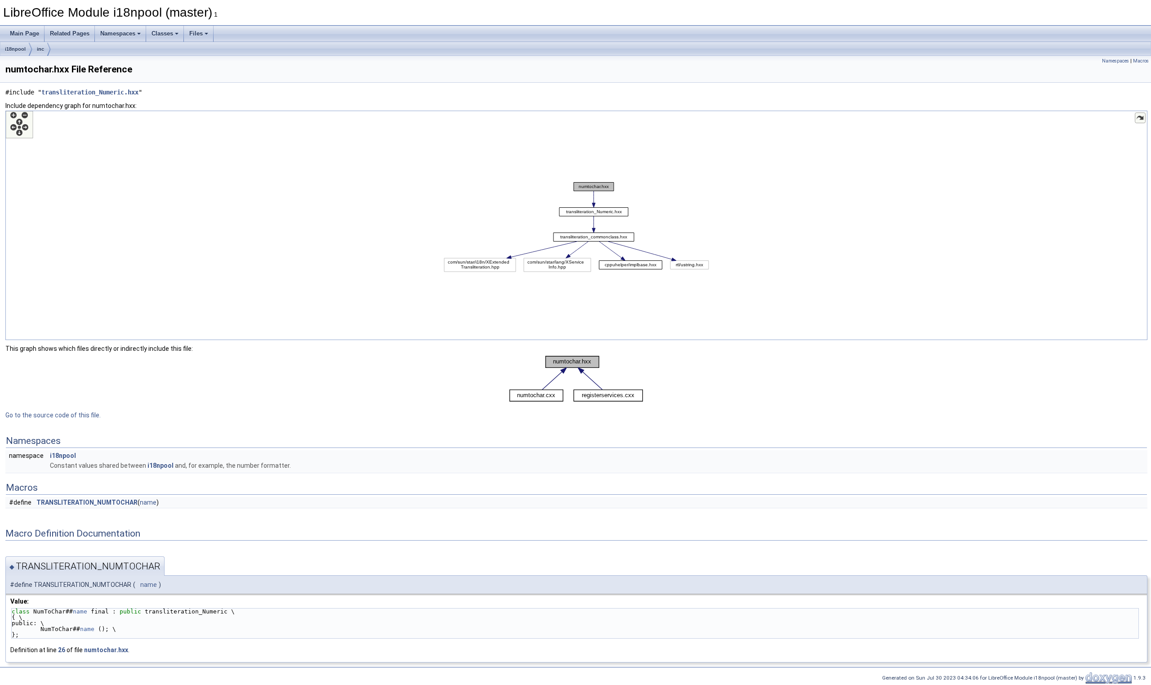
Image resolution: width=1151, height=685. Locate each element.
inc (40, 49)
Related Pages (69, 33)
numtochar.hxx (106, 650)
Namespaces (117, 33)
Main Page (24, 33)
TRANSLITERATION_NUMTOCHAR (87, 502)
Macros (1141, 61)
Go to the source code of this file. (53, 415)
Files (196, 33)
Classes (162, 33)
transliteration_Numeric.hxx (89, 92)
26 (61, 650)
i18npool (15, 49)
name (148, 502)
